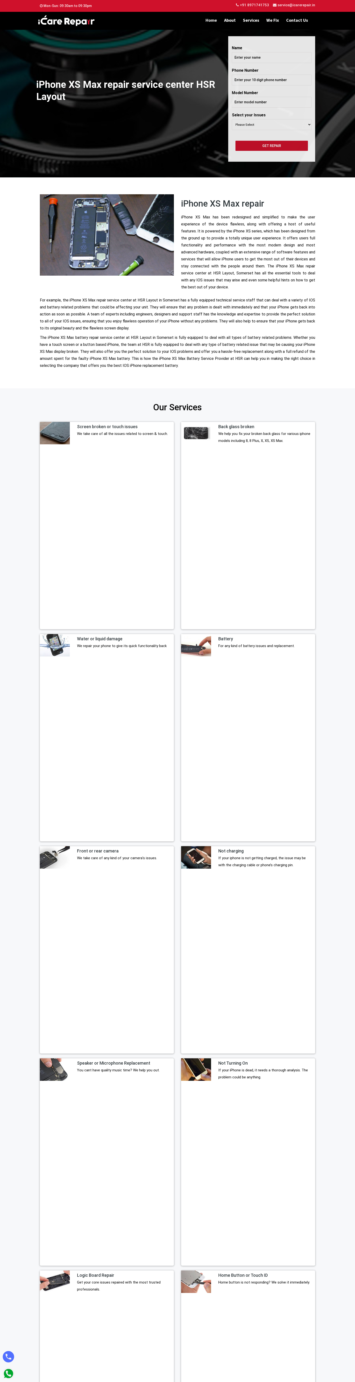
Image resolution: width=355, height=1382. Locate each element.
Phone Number (245, 70)
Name (237, 48)
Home (211, 20)
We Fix (272, 20)
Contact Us (297, 20)
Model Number (245, 93)
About (230, 20)
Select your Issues (249, 115)
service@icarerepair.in (296, 5)
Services (251, 20)
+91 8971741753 (254, 5)
